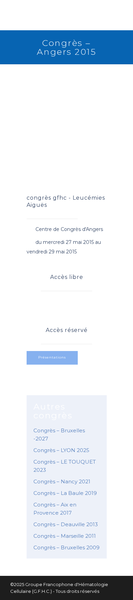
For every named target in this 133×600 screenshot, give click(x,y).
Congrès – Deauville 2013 (65, 524)
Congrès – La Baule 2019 (65, 493)
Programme (70, 306)
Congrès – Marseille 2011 (64, 536)
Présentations (52, 357)
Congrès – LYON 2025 (61, 450)
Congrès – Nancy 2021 (61, 481)
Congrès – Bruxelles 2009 (66, 547)
